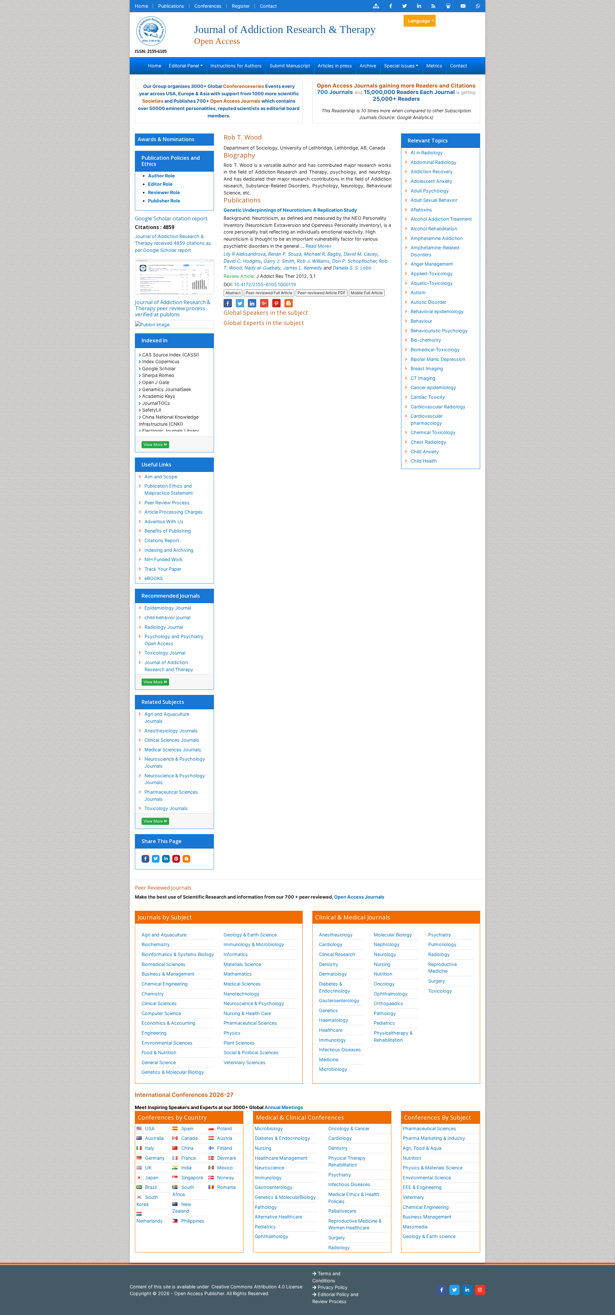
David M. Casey (360, 254)
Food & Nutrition (159, 1052)
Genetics (328, 1010)
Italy (149, 1148)
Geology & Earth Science (250, 934)
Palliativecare (342, 1211)
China (186, 1148)
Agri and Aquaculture (164, 934)
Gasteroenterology (339, 1000)
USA (149, 1128)
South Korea (147, 1200)
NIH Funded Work (163, 559)
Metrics (434, 65)
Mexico (224, 1167)
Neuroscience (269, 1167)
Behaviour (421, 321)
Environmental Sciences (167, 1043)
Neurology (385, 954)
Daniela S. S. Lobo (352, 267)
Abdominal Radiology (433, 162)
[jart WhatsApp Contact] (478, 6)
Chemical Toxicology (433, 432)
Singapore (191, 1177)
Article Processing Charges (173, 512)
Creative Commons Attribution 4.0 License (256, 1286)
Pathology (385, 1013)
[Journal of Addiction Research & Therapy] (151, 30)
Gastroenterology (273, 1187)
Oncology (384, 983)
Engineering (154, 1033)
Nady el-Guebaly (262, 267)
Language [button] (419, 20)
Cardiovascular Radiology (438, 406)
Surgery (436, 981)
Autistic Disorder (428, 302)
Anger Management (432, 264)
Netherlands (149, 1221)
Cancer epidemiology (433, 387)
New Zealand (181, 1207)
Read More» (319, 246)
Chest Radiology (428, 442)
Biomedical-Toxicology (435, 349)
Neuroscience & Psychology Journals (174, 762)
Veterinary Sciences (245, 1062)
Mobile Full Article (367, 292)
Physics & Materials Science (433, 1167)
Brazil (150, 1187)
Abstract (233, 292)
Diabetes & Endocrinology (334, 987)
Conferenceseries (243, 86)
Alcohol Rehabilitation (434, 228)
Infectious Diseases (340, 1049)
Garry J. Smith (279, 261)
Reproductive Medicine (442, 967)
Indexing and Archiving (168, 550)
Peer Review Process (167, 502)
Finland (224, 1148)
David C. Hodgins (242, 261)
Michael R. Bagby (322, 254)
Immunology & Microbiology (254, 944)
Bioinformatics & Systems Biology (178, 954)
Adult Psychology (430, 190)
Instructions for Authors (236, 65)
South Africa (183, 1190)
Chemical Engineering (165, 983)
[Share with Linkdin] (166, 859)
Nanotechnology (241, 993)
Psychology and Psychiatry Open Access (173, 640)
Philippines (192, 1221)
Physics (232, 1033)
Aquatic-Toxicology (432, 283)
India (186, 1167)
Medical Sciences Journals (172, 749)
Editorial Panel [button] (184, 65)
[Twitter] (454, 1290)
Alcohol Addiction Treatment (441, 219)
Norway (225, 1177)
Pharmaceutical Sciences (250, 1023)
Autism (418, 292)
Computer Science (161, 1013)
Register (241, 6)
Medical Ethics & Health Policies (353, 1197)
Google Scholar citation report (171, 218)
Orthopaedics (388, 1003)
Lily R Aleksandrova (245, 254)
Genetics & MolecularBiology (285, 1197)
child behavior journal (167, 617)
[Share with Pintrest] (176, 859)
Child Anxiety (425, 451)
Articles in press (335, 65)
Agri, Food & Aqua (422, 1148)
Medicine (328, 1059)
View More (154, 444)
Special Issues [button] (399, 65)
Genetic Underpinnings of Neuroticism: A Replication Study (290, 210)
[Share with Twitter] (156, 859)
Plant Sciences (239, 1043)
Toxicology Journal (164, 652)
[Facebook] (442, 1290)
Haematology (333, 1020)
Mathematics (238, 974)
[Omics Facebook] (390, 6)
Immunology (332, 1040)
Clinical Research (337, 954)
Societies (152, 101)
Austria (224, 1138)
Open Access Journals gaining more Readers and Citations (396, 85)
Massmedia (415, 1226)
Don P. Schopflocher (354, 261)
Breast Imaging (427, 368)
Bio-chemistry (426, 340)
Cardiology (330, 944)
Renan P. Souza (284, 254)
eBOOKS (153, 578)
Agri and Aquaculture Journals (166, 717)
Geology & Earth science (429, 1236)
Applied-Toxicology (432, 273)
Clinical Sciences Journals (171, 740)
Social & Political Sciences (251, 1052)
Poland (224, 1128)
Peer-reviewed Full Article (269, 292)
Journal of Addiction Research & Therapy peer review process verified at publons (172, 308)
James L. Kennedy (302, 267)
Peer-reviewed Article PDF (322, 292)
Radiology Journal (163, 627)
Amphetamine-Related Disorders (435, 251)
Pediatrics (384, 1023)
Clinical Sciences (159, 1003)
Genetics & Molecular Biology (173, 1072)
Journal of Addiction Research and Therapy (168, 666)
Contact (268, 6)
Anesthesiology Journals (171, 730)
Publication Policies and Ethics (171, 160)
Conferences (208, 6)
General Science (159, 1062)
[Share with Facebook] (145, 859)
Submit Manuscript (290, 65)
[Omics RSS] (433, 6)
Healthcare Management (281, 1158)
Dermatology (333, 974)
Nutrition (383, 974)
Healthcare (330, 1030)
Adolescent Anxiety (431, 181)
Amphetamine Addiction (437, 238)
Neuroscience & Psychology (254, 1003)
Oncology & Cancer (349, 1128)
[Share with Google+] (264, 303)
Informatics (236, 954)
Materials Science (242, 964)
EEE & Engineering (422, 1187)
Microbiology (333, 1069)
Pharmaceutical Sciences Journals (171, 795)
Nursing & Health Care (247, 1013)
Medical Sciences (242, 983)
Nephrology (386, 944)
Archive (368, 65)
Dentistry (328, 964)
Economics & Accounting (168, 1023)
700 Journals (335, 92)
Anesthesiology (336, 934)
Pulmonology (442, 944)
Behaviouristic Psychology (439, 330)
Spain (186, 1128)
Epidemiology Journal (167, 608)
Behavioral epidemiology (437, 311)
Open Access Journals (235, 101)
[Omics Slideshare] (448, 6)
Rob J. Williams (313, 261)
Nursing (382, 964)
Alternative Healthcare (278, 1216)
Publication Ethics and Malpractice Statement (168, 489)
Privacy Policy (332, 1287)
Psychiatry (439, 934)
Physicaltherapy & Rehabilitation (393, 1036)
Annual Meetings (284, 1107)
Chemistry (153, 993)
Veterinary (413, 1197)
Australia (154, 1138)
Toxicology (440, 991)
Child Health (424, 461)
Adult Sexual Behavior (434, 200)
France (188, 1158)
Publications (171, 6)
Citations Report (161, 540)
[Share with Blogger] (186, 859)
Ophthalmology (390, 993)
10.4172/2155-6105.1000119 (265, 284)
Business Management (427, 1216)
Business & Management (168, 974)
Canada (189, 1138)
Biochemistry (156, 944)
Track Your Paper (162, 569)
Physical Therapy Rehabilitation (346, 1161)
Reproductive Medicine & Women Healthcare (354, 1224)
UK (148, 1167)
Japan (151, 1177)
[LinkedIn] (467, 1290)
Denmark (226, 1158)
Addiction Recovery (432, 171)
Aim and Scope (160, 476)
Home (141, 6)
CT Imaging (423, 378)
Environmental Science (427, 1177)
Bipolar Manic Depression (438, 359)
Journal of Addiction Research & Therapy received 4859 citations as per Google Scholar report (173, 243)
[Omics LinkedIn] (419, 6)
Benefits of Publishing (167, 531)
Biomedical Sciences (163, 964)
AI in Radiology (427, 152)
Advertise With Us (164, 521)
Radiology (439, 954)
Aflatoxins (421, 209)
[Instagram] (480, 1290)
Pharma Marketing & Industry (434, 1138)
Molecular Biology (393, 934)
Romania (226, 1187)
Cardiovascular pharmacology (427, 419)
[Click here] (376, 6)
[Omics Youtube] (463, 6)
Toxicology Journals (166, 808)
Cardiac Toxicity (428, 397)
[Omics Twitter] (404, 6)
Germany (154, 1158)
